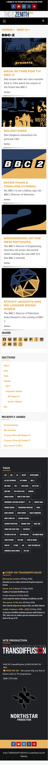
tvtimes (15, 545)
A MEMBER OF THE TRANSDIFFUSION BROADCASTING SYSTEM (24, 1)
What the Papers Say (34, 545)
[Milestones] (24, 112)
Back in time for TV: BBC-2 (22, 73)
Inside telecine (9, 595)
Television (7, 380)
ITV (30, 502)
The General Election (11, 424)
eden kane (7, 491)
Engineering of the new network (22, 240)
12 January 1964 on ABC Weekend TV (17, 440)
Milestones (15, 131)
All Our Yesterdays (10, 480)
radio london (21, 513)
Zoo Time (26, 550)
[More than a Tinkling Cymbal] (24, 164)
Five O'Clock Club (19, 491)
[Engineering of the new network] (24, 219)
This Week (20, 540)
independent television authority (14, 502)
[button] (4, 21)
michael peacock (9, 507)
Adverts (6, 365)
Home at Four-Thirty (23, 496)
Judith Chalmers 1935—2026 (16, 609)
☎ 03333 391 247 (11, 670)
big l (15, 486)
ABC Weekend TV (14, 396)
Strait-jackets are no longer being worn (22, 305)
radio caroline (9, 513)
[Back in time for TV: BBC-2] (24, 52)
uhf (23, 545)
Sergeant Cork (25, 523)
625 (5, 475)
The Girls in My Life (10, 534)
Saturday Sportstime (10, 523)
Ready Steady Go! (9, 518)
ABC (11, 475)
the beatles (26, 529)
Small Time (37, 523)
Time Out (7, 545)
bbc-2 (32, 480)
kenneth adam (38, 502)
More (5, 406)
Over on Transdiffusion (23, 572)
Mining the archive (11, 579)
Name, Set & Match (11, 588)
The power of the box (12, 602)
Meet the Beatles (10, 430)
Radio (6, 370)
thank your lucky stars (11, 529)
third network (9, 540)
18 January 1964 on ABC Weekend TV (17, 435)
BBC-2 (8, 386)
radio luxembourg (35, 513)
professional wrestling (25, 507)
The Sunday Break (37, 534)
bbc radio (7, 486)
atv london (23, 480)
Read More (7, 92)
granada (31, 491)
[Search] (43, 20)
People (6, 375)
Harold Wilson (8, 496)
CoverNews (33, 752)
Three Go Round (32, 540)
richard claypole (23, 518)
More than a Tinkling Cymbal (20, 184)
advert (24, 475)
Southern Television (15, 401)
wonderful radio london (12, 550)
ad (17, 475)
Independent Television (14, 391)
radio (38, 507)
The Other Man (24, 534)
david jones (24, 486)
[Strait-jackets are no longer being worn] (24, 282)
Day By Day (35, 486)
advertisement (34, 475)
